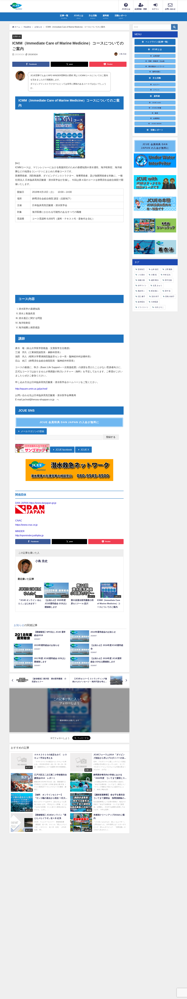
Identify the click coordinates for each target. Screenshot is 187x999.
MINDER (20, 531)
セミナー (156, 84)
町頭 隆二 (155, 291)
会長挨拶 (156, 56)
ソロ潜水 (141, 275)
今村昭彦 (154, 302)
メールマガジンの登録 (32, 431)
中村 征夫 (166, 275)
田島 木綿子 (169, 296)
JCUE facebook (63, 449)
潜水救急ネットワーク (156, 66)
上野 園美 (168, 269)
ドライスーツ (143, 307)
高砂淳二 (141, 291)
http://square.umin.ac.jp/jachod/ (31, 388)
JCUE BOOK (156, 123)
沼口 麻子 (141, 296)
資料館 (157, 96)
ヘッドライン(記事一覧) (157, 42)
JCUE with (156, 102)
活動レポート (157, 130)
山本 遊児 (155, 269)
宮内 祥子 (155, 296)
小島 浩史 (123, 54)
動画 (156, 113)
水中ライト (142, 285)
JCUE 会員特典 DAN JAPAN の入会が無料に (69, 422)
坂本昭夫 (141, 302)
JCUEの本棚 (156, 108)
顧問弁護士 (157, 71)
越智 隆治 (155, 280)
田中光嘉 (168, 280)
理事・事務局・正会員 (156, 61)
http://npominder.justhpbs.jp (29, 535)
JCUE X (84, 449)
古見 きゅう (157, 285)
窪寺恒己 (141, 269)
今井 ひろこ (159, 307)
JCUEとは (157, 49)
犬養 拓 (154, 275)
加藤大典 (141, 280)
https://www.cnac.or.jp (26, 525)
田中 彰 (167, 291)
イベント (156, 89)
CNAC (18, 520)
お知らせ (17, 36)
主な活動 (157, 78)
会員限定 (156, 118)
